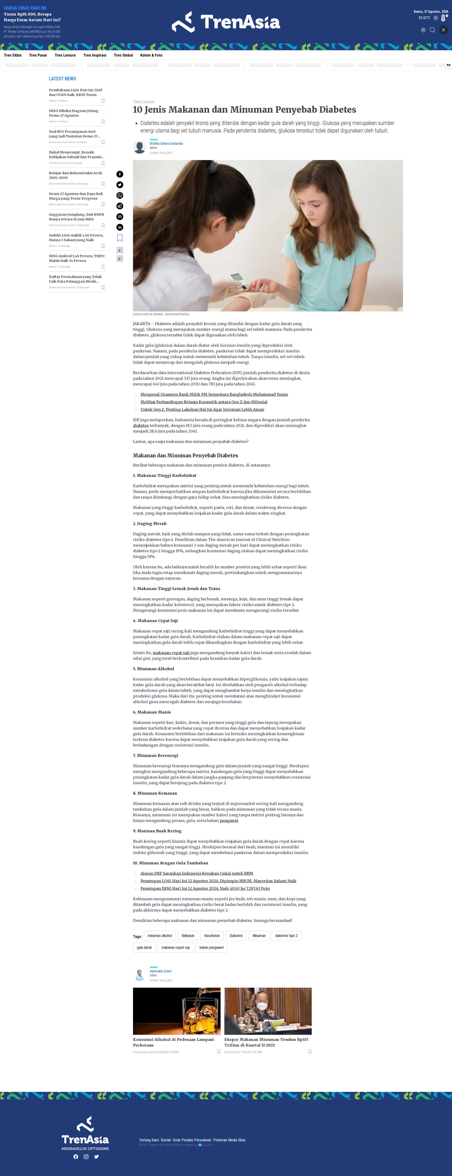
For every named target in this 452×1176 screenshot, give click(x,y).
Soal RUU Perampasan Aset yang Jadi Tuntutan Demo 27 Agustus (73, 136)
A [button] (120, 250)
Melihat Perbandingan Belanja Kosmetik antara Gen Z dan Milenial (204, 402)
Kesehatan (212, 935)
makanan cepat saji (172, 652)
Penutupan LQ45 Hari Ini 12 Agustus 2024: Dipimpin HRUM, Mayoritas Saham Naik (218, 881)
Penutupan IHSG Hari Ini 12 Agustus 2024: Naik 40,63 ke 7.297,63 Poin (205, 888)
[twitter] (119, 184)
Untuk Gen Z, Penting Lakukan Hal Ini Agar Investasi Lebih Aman (202, 409)
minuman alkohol (160, 935)
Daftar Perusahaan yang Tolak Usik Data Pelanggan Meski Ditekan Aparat (75, 281)
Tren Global (123, 55)
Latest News (62, 79)
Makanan (188, 935)
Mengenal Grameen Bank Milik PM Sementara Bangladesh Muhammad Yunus (214, 394)
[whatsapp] (119, 195)
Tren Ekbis (12, 55)
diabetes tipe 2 (286, 935)
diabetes (141, 425)
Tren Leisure (65, 55)
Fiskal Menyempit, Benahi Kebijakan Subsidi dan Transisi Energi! (75, 157)
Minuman (259, 935)
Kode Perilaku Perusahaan (192, 1140)
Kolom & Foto (151, 55)
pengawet (229, 820)
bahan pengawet (212, 947)
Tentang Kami (149, 1140)
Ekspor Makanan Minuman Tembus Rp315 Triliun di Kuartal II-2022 (266, 1042)
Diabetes (236, 935)
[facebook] (119, 174)
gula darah (144, 947)
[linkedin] (119, 227)
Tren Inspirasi (94, 55)
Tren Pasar (38, 55)
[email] (119, 216)
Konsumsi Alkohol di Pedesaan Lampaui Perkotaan (173, 1042)
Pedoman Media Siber (229, 1140)
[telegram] (119, 206)
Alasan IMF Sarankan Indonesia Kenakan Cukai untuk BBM (197, 873)
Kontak (166, 1140)
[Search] (434, 29)
